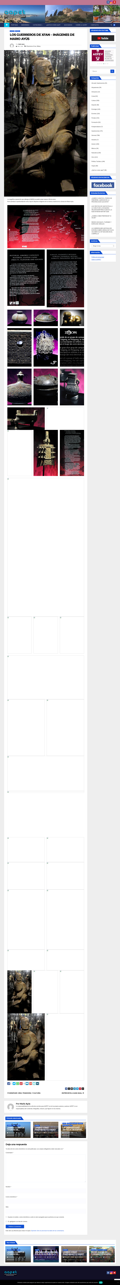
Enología (94, 107)
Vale (101, 1282)
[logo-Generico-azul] (103, 55)
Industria (94, 137)
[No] (118, 1282)
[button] (111, 25)
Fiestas (94, 116)
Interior (94, 142)
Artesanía (94, 89)
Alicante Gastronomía (98, 81)
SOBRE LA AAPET (81, 25)
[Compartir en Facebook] (8, 1083)
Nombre (8, 1186)
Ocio (14, 1125)
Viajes (18, 1125)
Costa (64, 1123)
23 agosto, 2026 (13, 1257)
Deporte (69, 1123)
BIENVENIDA (25, 25)
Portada (14, 25)
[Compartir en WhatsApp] (17, 1083)
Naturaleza (65, 1125)
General (18, 31)
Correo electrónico (11, 1197)
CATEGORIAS (37, 25)
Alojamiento (95, 85)
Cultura (12, 31)
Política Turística (96, 159)
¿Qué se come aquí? (98, 168)
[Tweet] (14, 1083)
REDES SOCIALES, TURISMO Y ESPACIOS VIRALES (101, 1254)
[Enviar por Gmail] (30, 1083)
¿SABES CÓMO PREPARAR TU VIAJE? (45, 1129)
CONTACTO (95, 25)
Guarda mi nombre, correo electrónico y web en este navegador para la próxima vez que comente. (36, 1217)
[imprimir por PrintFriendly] (34, 1083)
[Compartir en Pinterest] (21, 1083)
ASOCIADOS (68, 25)
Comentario (9, 1152)
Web (7, 1207)
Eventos (75, 1123)
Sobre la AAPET (96, 257)
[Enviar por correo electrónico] (27, 1083)
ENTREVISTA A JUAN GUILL (72, 1093)
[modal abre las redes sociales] (37, 1083)
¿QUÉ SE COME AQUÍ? (53, 25)
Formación (95, 120)
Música (94, 146)
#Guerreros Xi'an (31, 46)
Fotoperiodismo (96, 124)
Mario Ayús (21, 44)
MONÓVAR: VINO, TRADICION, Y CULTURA (24, 1093)
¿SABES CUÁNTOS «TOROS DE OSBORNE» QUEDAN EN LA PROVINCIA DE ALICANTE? (102, 197)
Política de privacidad (98, 255)
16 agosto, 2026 (41, 1257)
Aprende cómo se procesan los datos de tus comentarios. (47, 1230)
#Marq (38, 46)
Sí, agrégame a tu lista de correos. (17, 1221)
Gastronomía (95, 129)
